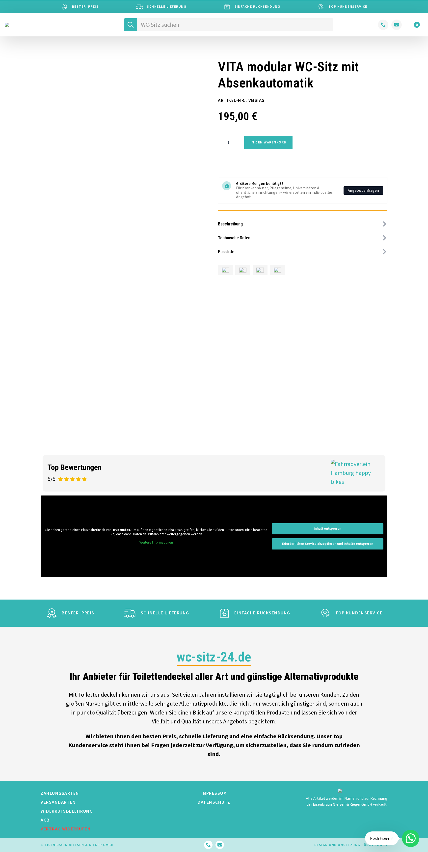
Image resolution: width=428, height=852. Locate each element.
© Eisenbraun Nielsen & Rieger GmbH (77, 845)
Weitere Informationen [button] (156, 543)
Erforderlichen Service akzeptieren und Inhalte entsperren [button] (327, 543)
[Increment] (235, 142)
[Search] (130, 24)
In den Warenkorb (268, 142)
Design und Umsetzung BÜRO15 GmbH (350, 845)
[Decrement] (222, 142)
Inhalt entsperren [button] (327, 528)
